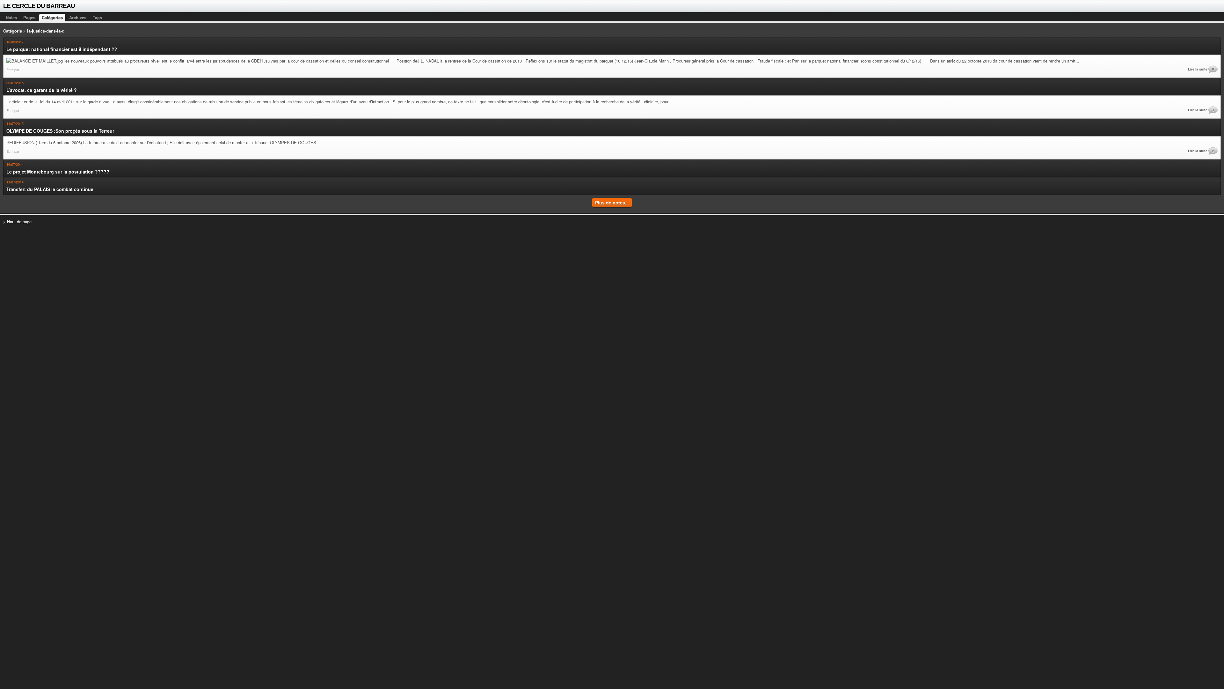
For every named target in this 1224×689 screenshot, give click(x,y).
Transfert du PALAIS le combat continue (49, 189)
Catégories (52, 17)
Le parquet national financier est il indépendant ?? (61, 49)
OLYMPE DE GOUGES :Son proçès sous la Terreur (60, 131)
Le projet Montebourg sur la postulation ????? (57, 171)
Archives (77, 17)
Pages (29, 17)
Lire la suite (1197, 69)
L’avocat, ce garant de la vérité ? (41, 90)
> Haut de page (17, 222)
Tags (97, 17)
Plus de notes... (612, 202)
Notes (11, 17)
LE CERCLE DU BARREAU (39, 6)
